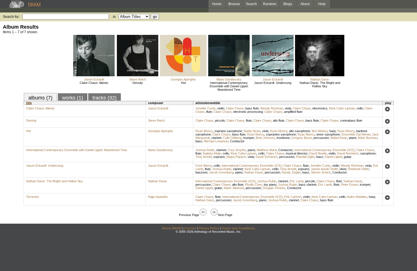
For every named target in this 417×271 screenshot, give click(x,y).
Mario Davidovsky (228, 79)
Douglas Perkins (274, 188)
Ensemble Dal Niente (356, 134)
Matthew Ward (267, 150)
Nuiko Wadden (357, 196)
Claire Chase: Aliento (94, 82)
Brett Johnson (265, 137)
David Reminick (348, 153)
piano (352, 137)
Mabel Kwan (338, 137)
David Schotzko (266, 156)
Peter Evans (349, 184)
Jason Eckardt (94, 79)
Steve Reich (137, 79)
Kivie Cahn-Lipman (342, 108)
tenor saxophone (328, 134)
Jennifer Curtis (205, 108)
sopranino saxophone (281, 134)
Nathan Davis (319, 79)
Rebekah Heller (358, 169)
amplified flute (293, 111)
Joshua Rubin (204, 150)
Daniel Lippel (333, 156)
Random (269, 4)
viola (288, 108)
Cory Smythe (237, 150)
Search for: (11, 17)
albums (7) (40, 98)
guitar (347, 156)
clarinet (216, 137)
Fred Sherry (203, 165)
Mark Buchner (367, 137)
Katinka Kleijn (212, 153)
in (114, 17)
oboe (343, 169)
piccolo (220, 120)
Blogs (287, 4)
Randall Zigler (305, 156)
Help (322, 4)
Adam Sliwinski (234, 188)
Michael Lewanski (216, 141)
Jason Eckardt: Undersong (272, 82)
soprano (219, 156)
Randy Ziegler (291, 172)
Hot (183, 82)
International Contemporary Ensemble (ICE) (324, 150)
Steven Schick (321, 172)
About (304, 4)
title (29, 103)
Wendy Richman (271, 108)
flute (209, 111)
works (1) (72, 98)
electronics (319, 108)
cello (360, 108)
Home (217, 4)
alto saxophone (299, 131)
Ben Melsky (320, 131)
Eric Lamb (297, 181)
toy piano (270, 184)
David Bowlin (318, 153)
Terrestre (32, 196)
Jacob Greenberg (221, 172)
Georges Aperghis (183, 79)
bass (198, 141)
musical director (297, 153)
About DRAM (172, 228)
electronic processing (248, 111)
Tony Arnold (203, 156)
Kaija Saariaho (158, 196)
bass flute (252, 108)
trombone (283, 137)
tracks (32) (104, 98)
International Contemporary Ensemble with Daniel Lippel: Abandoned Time (229, 86)
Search (251, 4)
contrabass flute (351, 120)
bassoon (201, 172)
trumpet (248, 137)
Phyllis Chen (253, 184)
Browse (234, 4)
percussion (321, 137)
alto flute (278, 120)
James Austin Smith (324, 169)
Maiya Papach (236, 156)
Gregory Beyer (301, 137)
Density (137, 82)
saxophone (368, 153)
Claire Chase (235, 108)
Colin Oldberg (232, 137)
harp (332, 131)
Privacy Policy (209, 228)
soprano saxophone (228, 131)
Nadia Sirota (252, 131)
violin (220, 108)
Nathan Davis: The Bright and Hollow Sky (320, 84)
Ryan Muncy (204, 131)
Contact (190, 228)
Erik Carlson (292, 196)
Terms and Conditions (238, 228)
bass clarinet (307, 184)
